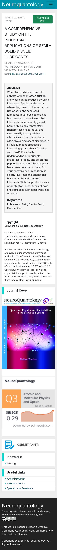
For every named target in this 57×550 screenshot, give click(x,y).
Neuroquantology (22, 4)
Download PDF (43, 19)
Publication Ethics (15, 483)
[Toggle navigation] (50, 4)
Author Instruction (15, 478)
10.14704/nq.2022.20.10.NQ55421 (26, 74)
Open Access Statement (19, 488)
